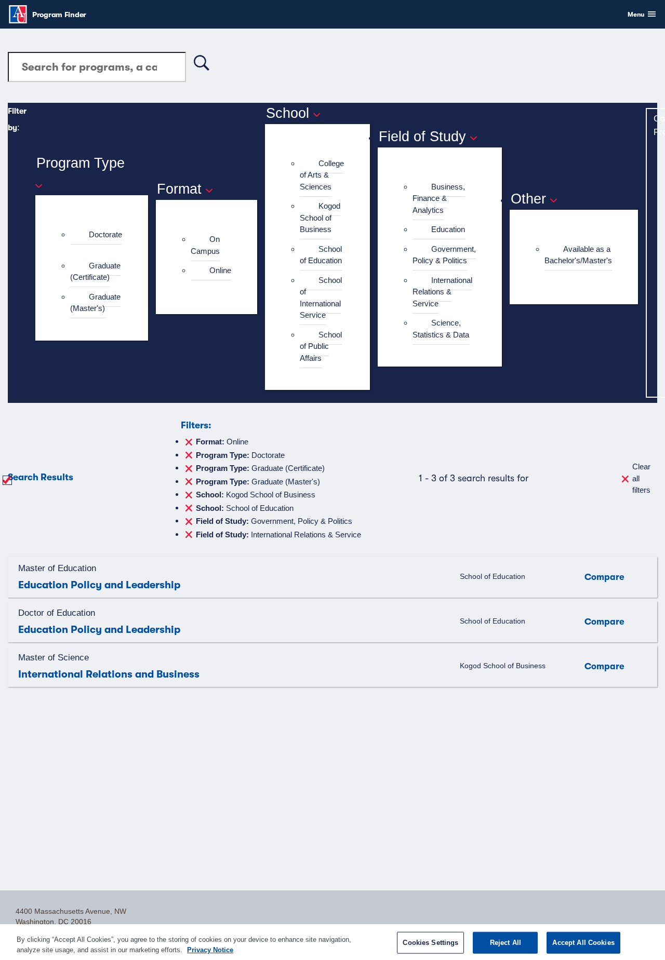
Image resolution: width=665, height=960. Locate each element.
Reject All (505, 943)
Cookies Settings (430, 943)
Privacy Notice (210, 949)
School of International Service (321, 298)
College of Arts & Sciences (322, 175)
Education (448, 229)
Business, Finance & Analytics (439, 198)
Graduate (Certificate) (95, 271)
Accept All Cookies (583, 943)
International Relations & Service (442, 292)
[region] (332, 942)
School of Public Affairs (321, 346)
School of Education (321, 255)
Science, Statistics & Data (441, 328)
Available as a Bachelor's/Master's (578, 255)
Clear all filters (641, 478)
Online (220, 270)
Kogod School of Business (320, 217)
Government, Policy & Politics (444, 255)
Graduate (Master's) (95, 302)
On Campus (205, 245)
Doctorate (105, 234)
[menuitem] (96, 240)
